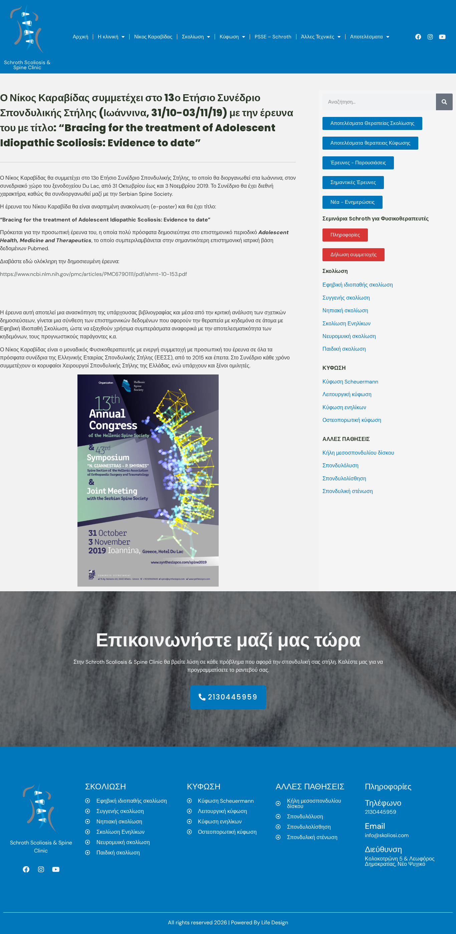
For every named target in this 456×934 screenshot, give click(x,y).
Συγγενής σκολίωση (346, 297)
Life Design (274, 922)
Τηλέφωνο (383, 803)
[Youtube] (442, 37)
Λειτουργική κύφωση (347, 394)
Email (375, 826)
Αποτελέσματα (366, 36)
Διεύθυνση (383, 849)
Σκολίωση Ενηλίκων (346, 323)
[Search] (444, 102)
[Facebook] (418, 37)
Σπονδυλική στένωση (347, 491)
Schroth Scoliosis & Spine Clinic (27, 65)
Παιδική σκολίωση (344, 348)
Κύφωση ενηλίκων (344, 407)
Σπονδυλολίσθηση (344, 478)
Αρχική (80, 36)
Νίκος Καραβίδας (153, 36)
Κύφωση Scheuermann (350, 381)
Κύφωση (229, 36)
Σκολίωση (193, 36)
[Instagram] (430, 37)
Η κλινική (108, 36)
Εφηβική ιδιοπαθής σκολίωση (357, 284)
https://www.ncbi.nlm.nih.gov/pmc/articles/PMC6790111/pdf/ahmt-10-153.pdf (93, 274)
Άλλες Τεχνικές (317, 36)
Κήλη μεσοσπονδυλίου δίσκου (358, 452)
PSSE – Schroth (273, 36)
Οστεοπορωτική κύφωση (351, 420)
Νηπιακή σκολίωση (345, 310)
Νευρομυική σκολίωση (349, 336)
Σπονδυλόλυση (340, 465)
